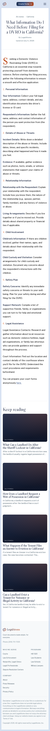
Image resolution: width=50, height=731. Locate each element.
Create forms (25, 4)
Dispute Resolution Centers (13, 670)
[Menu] (45, 4)
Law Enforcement (9, 658)
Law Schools (35, 662)
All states (20, 17)
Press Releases (8, 684)
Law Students (36, 658)
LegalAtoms (26, 37)
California (30, 17)
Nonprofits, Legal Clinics (12, 662)
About (5, 680)
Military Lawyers (37, 666)
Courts (5, 654)
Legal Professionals (10, 666)
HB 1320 (34, 654)
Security (6, 688)
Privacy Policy (8, 692)
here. (19, 383)
